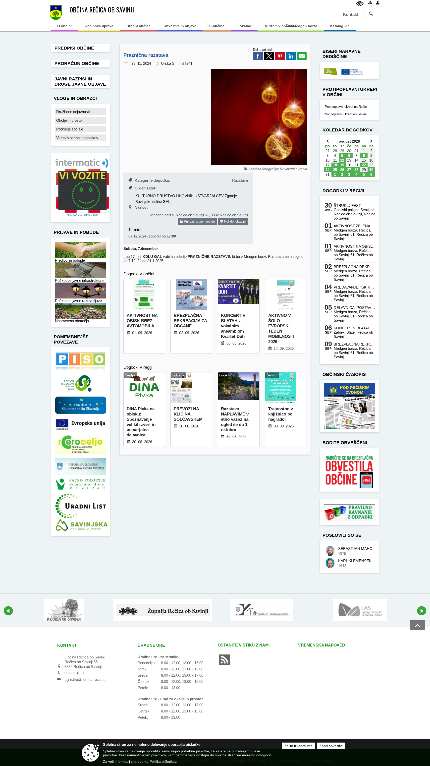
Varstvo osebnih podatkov (77, 138)
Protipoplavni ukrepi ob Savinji (345, 114)
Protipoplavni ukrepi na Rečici (346, 107)
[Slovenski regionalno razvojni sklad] (80, 383)
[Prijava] (378, 2)
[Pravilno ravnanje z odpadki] (349, 512)
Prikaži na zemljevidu (199, 221)
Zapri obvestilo (331, 746)
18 (335, 165)
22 (364, 165)
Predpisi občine (74, 48)
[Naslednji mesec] (371, 141)
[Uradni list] (80, 506)
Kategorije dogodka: (152, 180)
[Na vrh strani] (417, 625)
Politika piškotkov (163, 762)
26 (342, 170)
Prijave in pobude (76, 232)
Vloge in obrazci (75, 98)
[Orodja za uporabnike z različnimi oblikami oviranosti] (360, 3)
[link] (258, 56)
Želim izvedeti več (298, 746)
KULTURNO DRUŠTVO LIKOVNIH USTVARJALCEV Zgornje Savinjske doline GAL (186, 199)
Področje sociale (69, 129)
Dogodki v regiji (343, 190)
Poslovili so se (341, 535)
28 (356, 170)
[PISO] (80, 361)
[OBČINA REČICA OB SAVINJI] (56, 12)
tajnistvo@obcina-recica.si (85, 679)
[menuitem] (64, 27)
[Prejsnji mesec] (327, 141)
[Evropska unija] (80, 424)
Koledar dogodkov (347, 129)
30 (371, 170)
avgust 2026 (349, 141)
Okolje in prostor (69, 120)
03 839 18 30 (74, 673)
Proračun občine (76, 63)
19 (342, 165)
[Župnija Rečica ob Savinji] (162, 610)
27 (349, 170)
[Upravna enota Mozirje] (80, 466)
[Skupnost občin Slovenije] (80, 405)
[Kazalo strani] (370, 2)
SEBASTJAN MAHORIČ (355, 548)
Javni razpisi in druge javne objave (80, 81)
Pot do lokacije (234, 221)
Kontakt (350, 14)
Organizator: (146, 188)
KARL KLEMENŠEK (355, 561)
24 (327, 170)
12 (342, 160)
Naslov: (141, 207)
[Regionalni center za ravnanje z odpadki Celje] (80, 444)
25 (335, 170)
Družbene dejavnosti (73, 112)
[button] (8, 610)
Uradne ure (151, 645)
